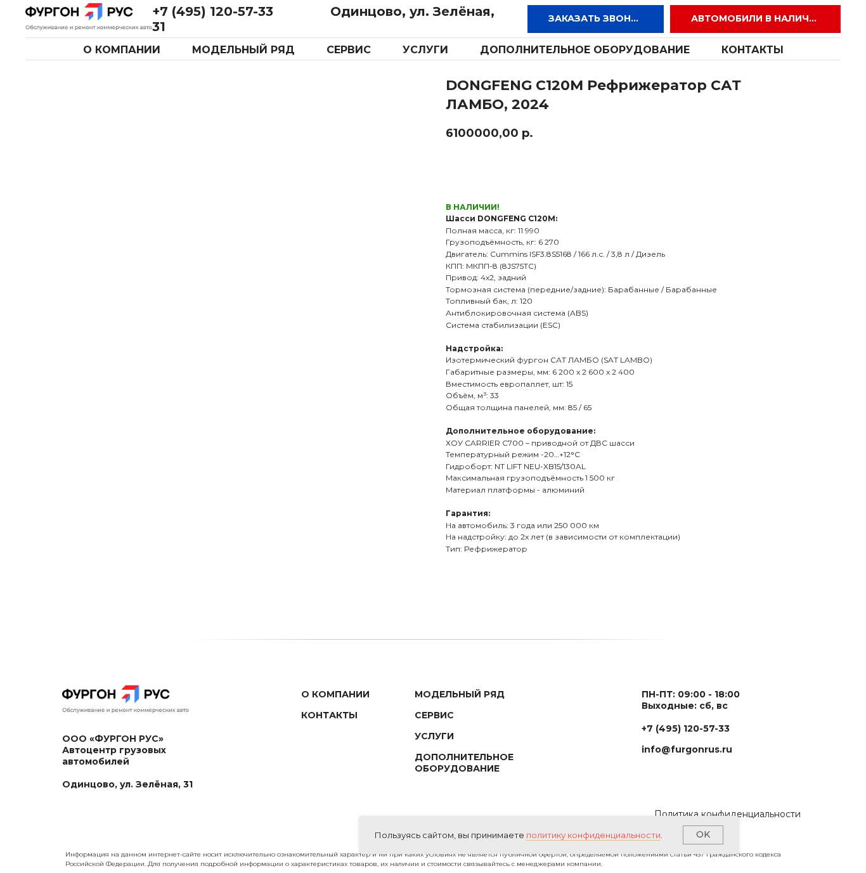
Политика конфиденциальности (727, 814)
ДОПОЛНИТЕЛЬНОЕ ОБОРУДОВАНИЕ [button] (585, 50)
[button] (595, 19)
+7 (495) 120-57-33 (212, 11)
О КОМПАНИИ (121, 50)
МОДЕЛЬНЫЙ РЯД (243, 50)
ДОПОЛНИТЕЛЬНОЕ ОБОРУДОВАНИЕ (464, 762)
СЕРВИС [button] (348, 50)
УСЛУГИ (425, 50)
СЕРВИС (434, 715)
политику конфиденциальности (593, 835)
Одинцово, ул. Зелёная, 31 (127, 784)
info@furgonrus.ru (687, 749)
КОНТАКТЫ (752, 50)
